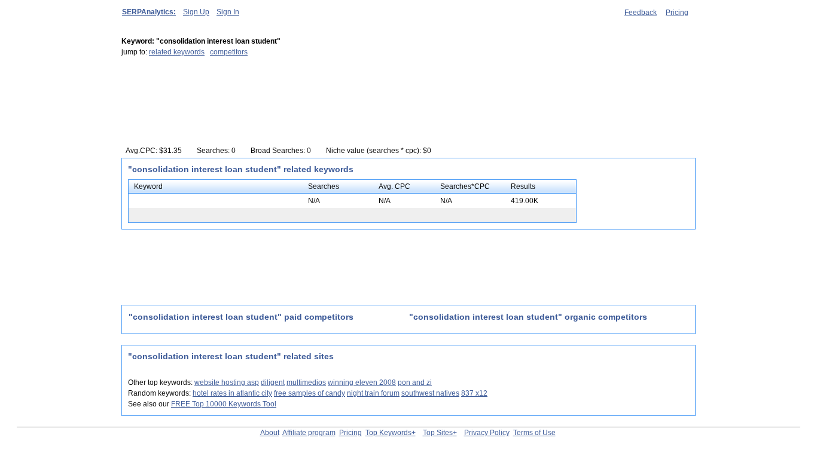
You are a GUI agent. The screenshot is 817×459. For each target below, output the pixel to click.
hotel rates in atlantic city (232, 393)
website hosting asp (226, 382)
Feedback (640, 12)
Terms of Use (534, 433)
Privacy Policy (487, 433)
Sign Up (196, 12)
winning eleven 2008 (362, 382)
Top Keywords (388, 433)
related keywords (177, 52)
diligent (273, 382)
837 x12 (474, 393)
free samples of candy (309, 393)
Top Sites (438, 433)
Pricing (677, 12)
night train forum (373, 393)
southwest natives (430, 393)
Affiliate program (309, 433)
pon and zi (415, 382)
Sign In (228, 12)
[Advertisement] (339, 106)
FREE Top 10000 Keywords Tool (223, 404)
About (269, 433)
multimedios (306, 382)
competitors (229, 52)
